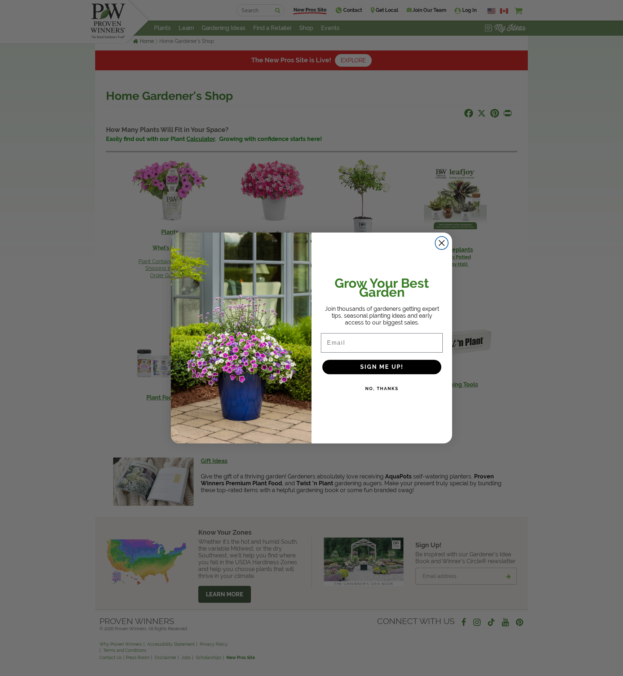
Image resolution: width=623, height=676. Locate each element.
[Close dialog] (442, 243)
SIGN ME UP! (381, 366)
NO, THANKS (381, 388)
